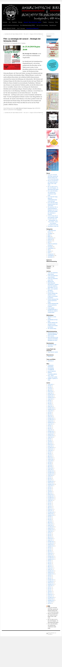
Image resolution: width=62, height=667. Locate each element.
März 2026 (50, 390)
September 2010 (51, 600)
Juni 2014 (50, 548)
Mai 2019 (50, 478)
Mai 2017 (50, 504)
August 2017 (50, 500)
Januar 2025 (50, 406)
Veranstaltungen (51, 255)
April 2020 (50, 465)
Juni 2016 (50, 518)
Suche (49, 252)
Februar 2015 (50, 538)
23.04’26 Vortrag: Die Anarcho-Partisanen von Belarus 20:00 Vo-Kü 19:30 (53, 217)
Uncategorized (50, 254)
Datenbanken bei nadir (52, 344)
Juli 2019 (49, 476)
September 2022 (51, 435)
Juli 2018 (49, 487)
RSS (49, 606)
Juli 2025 (49, 400)
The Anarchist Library (52, 328)
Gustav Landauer (51, 308)
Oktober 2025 (50, 396)
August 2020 (50, 460)
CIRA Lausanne (51, 335)
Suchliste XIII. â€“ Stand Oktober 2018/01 (13, 34)
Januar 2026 (50, 393)
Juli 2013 (49, 560)
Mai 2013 (50, 563)
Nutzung (20, 22)
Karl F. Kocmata (21, 28)
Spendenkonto (52, 25)
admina (23, 43)
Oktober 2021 (50, 449)
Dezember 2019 (51, 471)
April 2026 (50, 388)
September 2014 (51, 546)
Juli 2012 (49, 575)
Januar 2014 (50, 554)
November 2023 (51, 419)
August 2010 (50, 601)
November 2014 (51, 543)
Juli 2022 (49, 438)
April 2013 (50, 565)
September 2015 (51, 529)
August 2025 (50, 399)
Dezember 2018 (51, 481)
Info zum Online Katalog (42, 25)
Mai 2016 (50, 519)
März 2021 (50, 456)
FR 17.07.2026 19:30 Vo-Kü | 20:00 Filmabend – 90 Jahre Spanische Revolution (53, 188)
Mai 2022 (50, 440)
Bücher (49, 236)
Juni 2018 (50, 488)
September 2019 (51, 474)
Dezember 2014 (51, 541)
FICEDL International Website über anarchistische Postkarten (53, 305)
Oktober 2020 (50, 459)
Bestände (14, 22)
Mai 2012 (50, 578)
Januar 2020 (50, 469)
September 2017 (51, 499)
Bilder (56, 22)
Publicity (49, 251)
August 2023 (50, 424)
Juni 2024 (50, 412)
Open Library (50, 346)
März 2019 (50, 479)
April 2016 (50, 521)
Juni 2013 (50, 562)
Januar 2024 (50, 416)
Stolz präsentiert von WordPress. (52, 633)
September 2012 (51, 573)
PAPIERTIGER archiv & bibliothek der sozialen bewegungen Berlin (53, 311)
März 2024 (50, 415)
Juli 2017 (49, 501)
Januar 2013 (50, 569)
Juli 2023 (49, 425)
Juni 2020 (50, 462)
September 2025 (51, 397)
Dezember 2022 (51, 431)
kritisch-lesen (50, 356)
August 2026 (50, 384)
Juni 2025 (50, 402)
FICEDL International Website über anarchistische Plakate (53, 300)
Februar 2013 (50, 568)
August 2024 (50, 410)
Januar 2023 (50, 429)
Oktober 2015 (50, 528)
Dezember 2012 (51, 571)
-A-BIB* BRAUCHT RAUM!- (9, 28)
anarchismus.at (50, 360)
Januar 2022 (50, 446)
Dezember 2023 (51, 418)
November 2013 (51, 557)
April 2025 (50, 404)
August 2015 (50, 531)
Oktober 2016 (50, 513)
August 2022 (50, 437)
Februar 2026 (50, 391)
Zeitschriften (50, 257)
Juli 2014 (49, 547)
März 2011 (50, 593)
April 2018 (50, 491)
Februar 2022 (50, 444)
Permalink (19, 109)
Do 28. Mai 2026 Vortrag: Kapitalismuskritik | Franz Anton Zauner (53, 204)
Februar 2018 (50, 494)
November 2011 (51, 581)
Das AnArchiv (50, 291)
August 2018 (50, 485)
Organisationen (51, 248)
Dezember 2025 (51, 394)
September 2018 (51, 484)
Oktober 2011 (50, 582)
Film (33, 108)
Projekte (45, 22)
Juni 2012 (50, 576)
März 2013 (50, 566)
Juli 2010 (49, 603)
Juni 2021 (50, 452)
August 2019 (50, 475)
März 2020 (50, 466)
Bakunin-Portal (51, 281)
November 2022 (51, 432)
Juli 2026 (49, 385)
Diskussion (50, 239)
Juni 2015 (50, 534)
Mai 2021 (50, 453)
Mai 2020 (50, 463)
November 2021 (51, 447)
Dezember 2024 (51, 407)
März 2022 (50, 443)
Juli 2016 (49, 516)
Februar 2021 (50, 457)
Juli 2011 (49, 587)
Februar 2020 (50, 468)
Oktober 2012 (50, 572)
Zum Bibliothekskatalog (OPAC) (27, 25)
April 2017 (50, 506)
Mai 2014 (50, 550)
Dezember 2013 (51, 556)
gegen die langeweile (52, 371)
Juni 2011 (50, 588)
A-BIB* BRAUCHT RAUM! (21, 108)
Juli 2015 (49, 532)
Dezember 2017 (51, 496)
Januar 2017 (50, 510)
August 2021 (50, 450)
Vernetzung (51, 22)
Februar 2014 (50, 553)
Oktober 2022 (50, 434)
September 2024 (51, 409)
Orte (48, 249)
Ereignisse (29, 108)
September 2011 (51, 584)
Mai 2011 (50, 590)
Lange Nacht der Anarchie (53, 352)
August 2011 (50, 585)
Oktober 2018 (50, 482)
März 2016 (50, 522)
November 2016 (51, 512)
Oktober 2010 (50, 598)
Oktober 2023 (50, 421)
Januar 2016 (50, 525)
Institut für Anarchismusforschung (10, 25)
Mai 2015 (50, 535)
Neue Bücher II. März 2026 (53, 226)
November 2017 (51, 497)
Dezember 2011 (51, 579)
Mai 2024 (50, 413)
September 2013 (51, 559)
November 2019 (51, 472)
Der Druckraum (51, 368)
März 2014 (50, 551)
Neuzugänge (50, 246)
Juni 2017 (50, 503)
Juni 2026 (50, 387)
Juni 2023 (50, 427)
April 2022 (50, 441)
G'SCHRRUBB (51, 369)
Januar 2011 (50, 595)
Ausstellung (50, 233)
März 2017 (50, 507)
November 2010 (51, 597)
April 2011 (50, 591)
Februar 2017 (50, 509)
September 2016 (51, 515)
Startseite (5, 22)
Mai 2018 (50, 490)
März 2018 (50, 493)
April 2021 (50, 454)
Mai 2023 (50, 428)
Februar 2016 (50, 523)
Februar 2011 (50, 594)
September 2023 (51, 422)
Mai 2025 (50, 403)
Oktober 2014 (50, 544)
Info (10, 22)
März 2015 (50, 537)
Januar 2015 (50, 540)
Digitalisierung (50, 237)
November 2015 (51, 526)
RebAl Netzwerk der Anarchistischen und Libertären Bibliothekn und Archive (53, 339)
